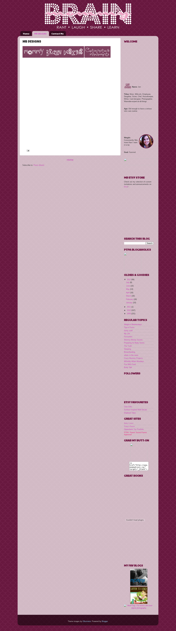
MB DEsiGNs (40, 33)
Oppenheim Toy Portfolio (134, 429)
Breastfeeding (129, 352)
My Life (127, 334)
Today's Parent (129, 426)
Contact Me (57, 33)
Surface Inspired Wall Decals (135, 410)
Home (26, 33)
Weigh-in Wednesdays (133, 324)
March (129, 296)
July (128, 282)
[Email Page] (27, 150)
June (128, 286)
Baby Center (128, 423)
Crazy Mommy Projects (133, 358)
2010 (129, 310)
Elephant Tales (130, 413)
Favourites (128, 337)
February (130, 299)
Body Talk (128, 367)
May (128, 289)
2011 (129, 307)
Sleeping (127, 349)
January (129, 303)
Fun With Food (130, 364)
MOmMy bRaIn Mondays (134, 361)
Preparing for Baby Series (134, 343)
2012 (129, 280)
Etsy (126, 187)
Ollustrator (87, 621)
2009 (129, 314)
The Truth (128, 346)
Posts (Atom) (39, 165)
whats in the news (131, 355)
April (128, 293)
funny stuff (128, 331)
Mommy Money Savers (133, 340)
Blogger (105, 621)
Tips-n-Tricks (129, 327)
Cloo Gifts (128, 407)
